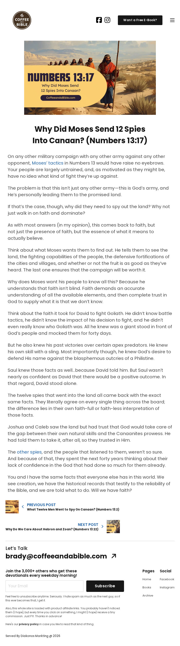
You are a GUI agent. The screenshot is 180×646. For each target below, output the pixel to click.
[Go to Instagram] (107, 20)
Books (146, 587)
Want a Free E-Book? (140, 20)
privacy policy (29, 624)
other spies (29, 452)
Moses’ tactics (47, 163)
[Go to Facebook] (99, 20)
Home (146, 579)
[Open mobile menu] (172, 20)
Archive (147, 595)
